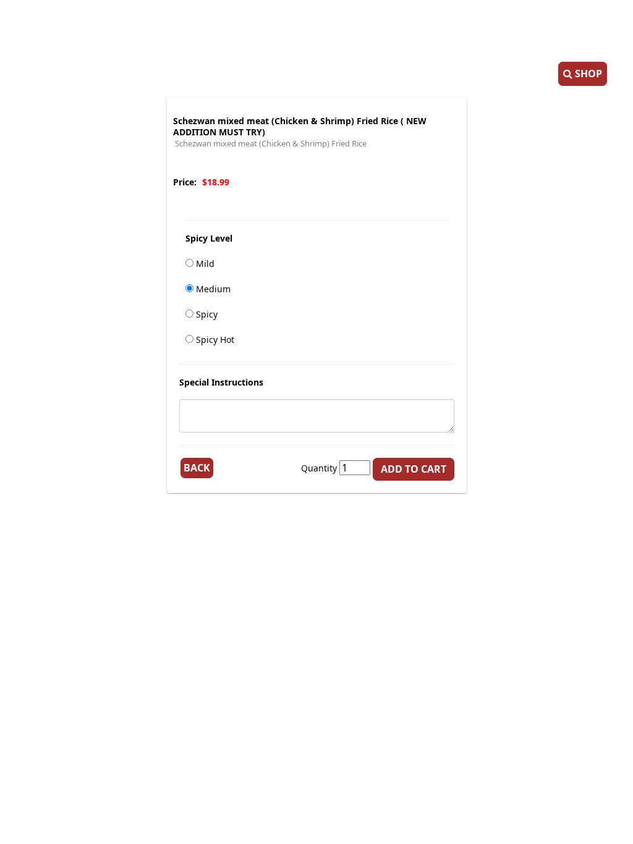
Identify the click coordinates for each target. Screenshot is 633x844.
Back (197, 468)
